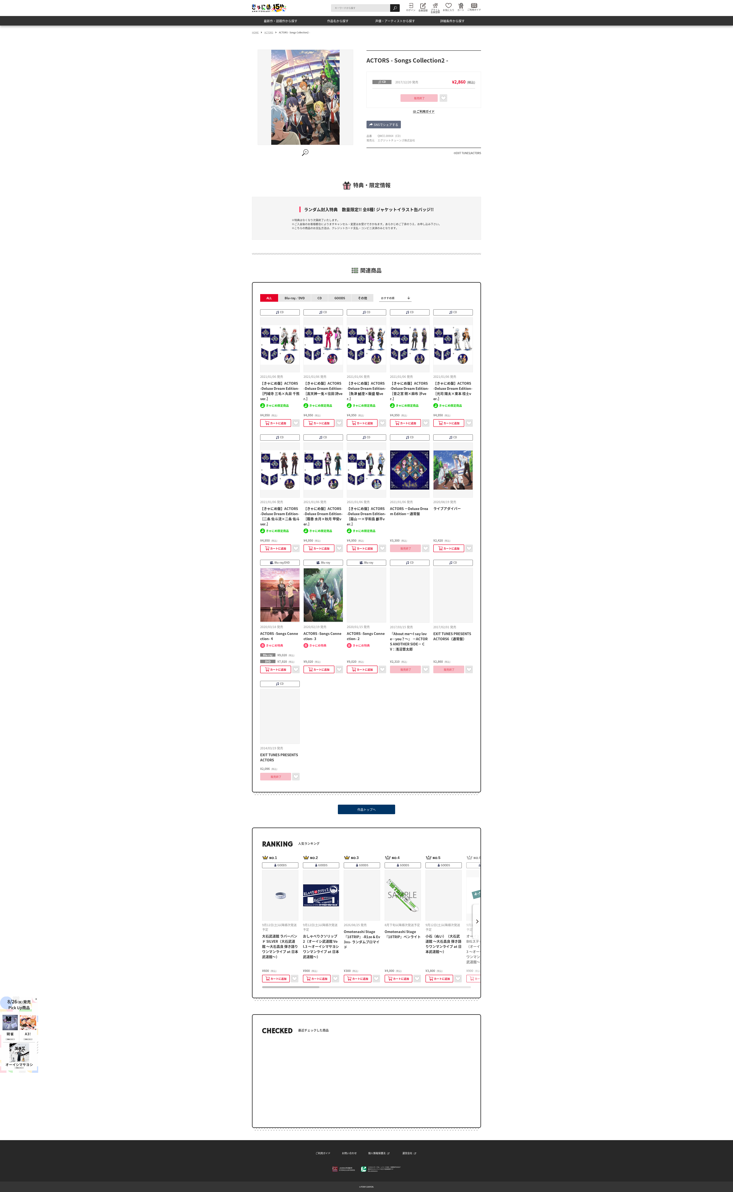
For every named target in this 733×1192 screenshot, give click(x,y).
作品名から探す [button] (338, 20)
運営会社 (407, 1153)
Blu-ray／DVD (295, 298)
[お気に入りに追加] (443, 98)
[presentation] (290, 987)
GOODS (339, 298)
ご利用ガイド (323, 1153)
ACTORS (268, 32)
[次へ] (476, 921)
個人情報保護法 (377, 1153)
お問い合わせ (349, 1153)
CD (319, 298)
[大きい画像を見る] (305, 152)
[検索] (395, 8)
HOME (255, 32)
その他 (362, 298)
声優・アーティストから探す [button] (395, 20)
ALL (269, 298)
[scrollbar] (366, 987)
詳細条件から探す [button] (452, 20)
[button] (383, 124)
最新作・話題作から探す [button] (280, 20)
